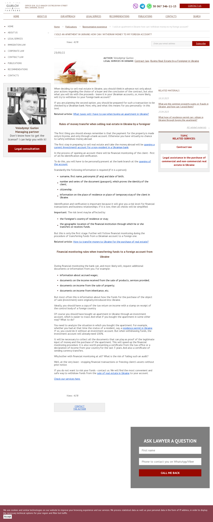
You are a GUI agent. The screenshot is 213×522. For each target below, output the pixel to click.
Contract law (15, 57)
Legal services (93, 16)
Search (197, 16)
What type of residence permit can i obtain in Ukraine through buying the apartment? (180, 119)
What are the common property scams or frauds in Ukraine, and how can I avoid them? (183, 105)
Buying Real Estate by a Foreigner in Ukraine (174, 61)
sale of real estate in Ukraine (113, 373)
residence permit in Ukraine (137, 328)
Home (16, 16)
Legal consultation (27, 149)
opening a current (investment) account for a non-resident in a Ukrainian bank (104, 146)
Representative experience (95, 26)
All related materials (196, 128)
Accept (7, 516)
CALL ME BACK (170, 473)
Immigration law (17, 44)
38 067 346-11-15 (164, 6)
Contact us (194, 5)
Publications (145, 16)
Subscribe (201, 43)
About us (42, 16)
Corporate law (16, 51)
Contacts (171, 16)
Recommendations (119, 16)
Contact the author (79, 407)
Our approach (68, 16)
